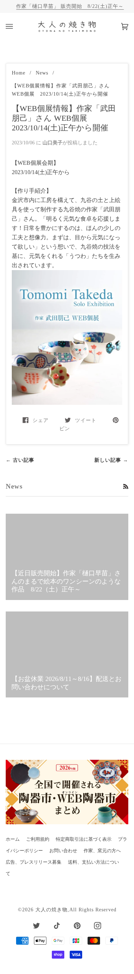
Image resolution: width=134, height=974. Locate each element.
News (42, 73)
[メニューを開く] (16, 26)
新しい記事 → (111, 460)
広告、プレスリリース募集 (33, 862)
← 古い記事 (20, 460)
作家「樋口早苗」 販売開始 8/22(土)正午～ (70, 6)
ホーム (13, 839)
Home (18, 73)
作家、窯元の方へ (102, 850)
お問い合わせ (63, 850)
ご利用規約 (37, 839)
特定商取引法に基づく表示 (83, 839)
